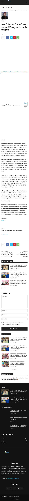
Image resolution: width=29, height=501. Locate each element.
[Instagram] (18, 488)
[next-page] (5, 288)
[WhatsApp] (17, 37)
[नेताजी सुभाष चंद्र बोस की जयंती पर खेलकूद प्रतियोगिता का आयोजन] (5, 412)
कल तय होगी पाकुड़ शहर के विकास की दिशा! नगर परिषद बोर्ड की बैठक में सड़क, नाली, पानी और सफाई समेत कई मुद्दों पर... (18, 274)
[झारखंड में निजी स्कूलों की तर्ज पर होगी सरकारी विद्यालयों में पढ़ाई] (5, 420)
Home (2, 10)
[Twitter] (11, 37)
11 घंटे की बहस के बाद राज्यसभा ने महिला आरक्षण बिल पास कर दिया (22, 254)
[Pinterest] (14, 37)
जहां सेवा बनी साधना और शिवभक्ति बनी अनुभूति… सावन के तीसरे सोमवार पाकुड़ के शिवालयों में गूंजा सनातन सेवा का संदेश (17, 363)
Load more (14, 369)
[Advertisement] (14, 56)
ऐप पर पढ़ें (3, 220)
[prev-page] (2, 288)
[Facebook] (7, 37)
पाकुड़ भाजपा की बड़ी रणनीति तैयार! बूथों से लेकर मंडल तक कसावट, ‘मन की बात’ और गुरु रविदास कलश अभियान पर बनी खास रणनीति (18, 282)
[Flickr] (14, 488)
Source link (4, 234)
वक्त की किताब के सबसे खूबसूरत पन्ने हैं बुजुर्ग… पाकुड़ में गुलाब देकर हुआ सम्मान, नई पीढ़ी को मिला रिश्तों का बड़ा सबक (18, 267)
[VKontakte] (21, 488)
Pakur (3, 269)
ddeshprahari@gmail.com (13, 478)
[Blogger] (7, 488)
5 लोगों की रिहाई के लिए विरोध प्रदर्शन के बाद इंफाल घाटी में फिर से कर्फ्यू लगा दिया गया (7, 254)
